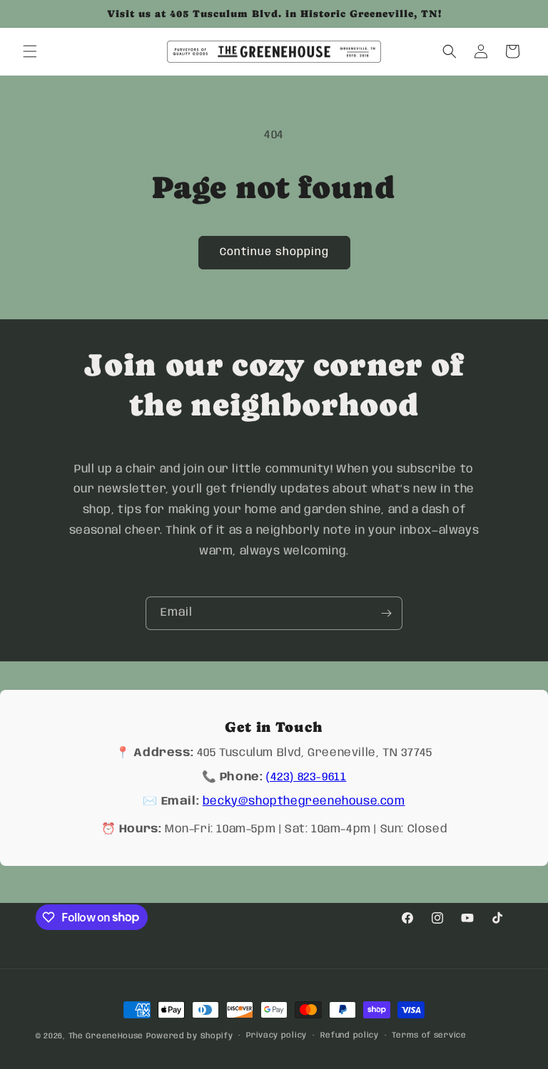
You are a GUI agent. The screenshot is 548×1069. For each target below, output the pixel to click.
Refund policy (349, 1035)
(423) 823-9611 (306, 777)
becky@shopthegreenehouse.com (304, 801)
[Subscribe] (386, 613)
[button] (30, 51)
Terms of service (429, 1035)
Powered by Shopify (189, 1036)
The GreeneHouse (106, 1036)
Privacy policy (276, 1035)
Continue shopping (274, 252)
